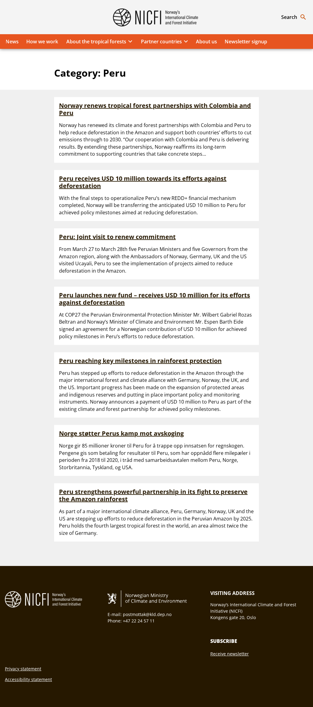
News (12, 41)
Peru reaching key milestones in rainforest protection (140, 361)
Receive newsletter (229, 654)
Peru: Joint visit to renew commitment (117, 237)
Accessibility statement (28, 679)
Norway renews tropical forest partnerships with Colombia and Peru (155, 109)
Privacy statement (23, 669)
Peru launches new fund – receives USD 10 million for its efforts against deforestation (154, 298)
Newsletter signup (246, 41)
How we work (42, 41)
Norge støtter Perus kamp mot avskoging (121, 433)
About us (206, 41)
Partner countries (161, 41)
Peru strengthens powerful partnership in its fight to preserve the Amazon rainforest (153, 495)
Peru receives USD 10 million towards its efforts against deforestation (142, 182)
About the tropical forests (96, 41)
